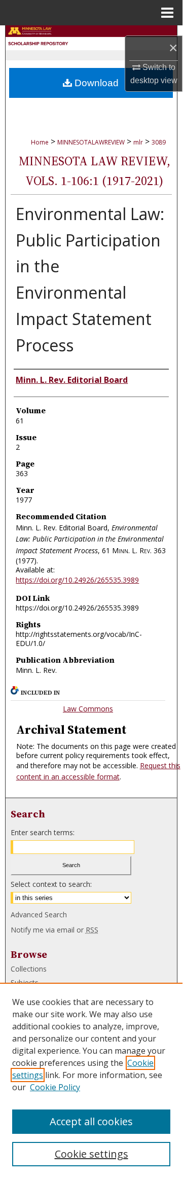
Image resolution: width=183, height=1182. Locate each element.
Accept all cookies (91, 1121)
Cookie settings (91, 1154)
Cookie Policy (55, 1087)
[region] (91, 1080)
